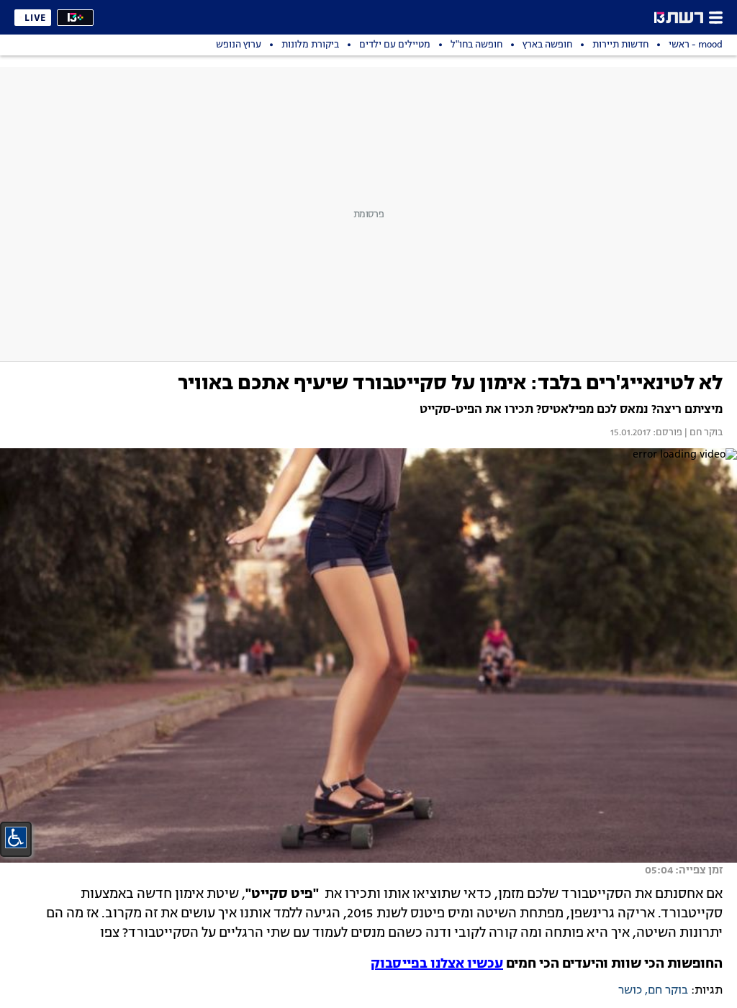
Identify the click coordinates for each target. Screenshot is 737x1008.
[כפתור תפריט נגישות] (16, 837)
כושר (630, 991)
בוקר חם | (702, 433)
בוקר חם (668, 991)
